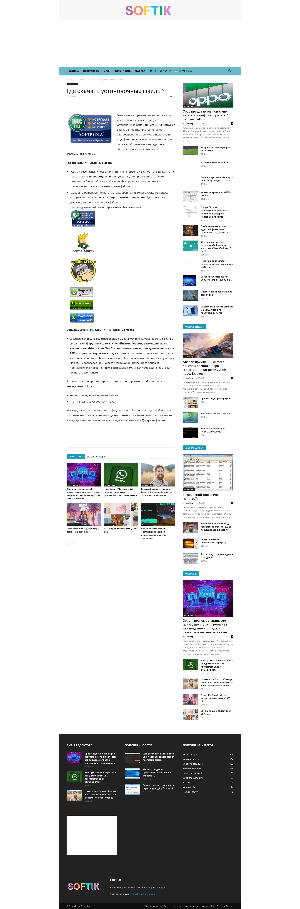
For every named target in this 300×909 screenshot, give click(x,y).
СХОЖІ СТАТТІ (75, 456)
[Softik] (150, 10)
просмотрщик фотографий (215, 398)
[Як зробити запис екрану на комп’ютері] (190, 150)
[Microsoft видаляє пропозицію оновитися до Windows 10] (132, 773)
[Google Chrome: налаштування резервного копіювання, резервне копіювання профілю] (190, 211)
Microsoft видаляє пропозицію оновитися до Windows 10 (157, 772)
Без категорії (82, 79)
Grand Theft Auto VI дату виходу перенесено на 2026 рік (215, 698)
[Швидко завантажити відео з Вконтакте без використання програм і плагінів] (132, 757)
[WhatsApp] (91, 104)
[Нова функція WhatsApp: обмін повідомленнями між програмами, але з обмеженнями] (121, 474)
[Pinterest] (84, 104)
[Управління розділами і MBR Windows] (190, 196)
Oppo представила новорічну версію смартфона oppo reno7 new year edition (205, 115)
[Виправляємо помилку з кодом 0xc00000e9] (190, 432)
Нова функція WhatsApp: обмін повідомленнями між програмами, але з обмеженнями (120, 492)
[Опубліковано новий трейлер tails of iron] (190, 295)
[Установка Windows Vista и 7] (190, 417)
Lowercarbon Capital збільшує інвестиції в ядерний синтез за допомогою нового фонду (156, 492)
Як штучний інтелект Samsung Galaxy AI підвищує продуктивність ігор (217, 309)
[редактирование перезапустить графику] (190, 543)
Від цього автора (96, 456)
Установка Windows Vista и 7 (216, 413)
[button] (229, 71)
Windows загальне (153, 906)
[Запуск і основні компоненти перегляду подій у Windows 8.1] (132, 789)
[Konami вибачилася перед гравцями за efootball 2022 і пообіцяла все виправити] (190, 527)
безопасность (91, 70)
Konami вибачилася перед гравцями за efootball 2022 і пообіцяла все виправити (216, 526)
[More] (98, 104)
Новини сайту (207, 906)
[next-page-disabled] (73, 544)
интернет (165, 70)
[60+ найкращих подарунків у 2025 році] (121, 514)
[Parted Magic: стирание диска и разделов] (190, 558)
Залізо (167, 906)
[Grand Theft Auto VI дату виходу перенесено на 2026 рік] (84, 514)
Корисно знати (191, 906)
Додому (70, 79)
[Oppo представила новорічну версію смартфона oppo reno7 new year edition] (208, 95)
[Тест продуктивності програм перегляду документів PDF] (190, 181)
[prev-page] (68, 544)
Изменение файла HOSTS (214, 162)
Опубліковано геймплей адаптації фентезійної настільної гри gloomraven (215, 229)
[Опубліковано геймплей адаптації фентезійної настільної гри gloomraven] (190, 230)
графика (140, 70)
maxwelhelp (188, 123)
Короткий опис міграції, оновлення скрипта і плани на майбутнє (217, 264)
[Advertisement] (150, 44)
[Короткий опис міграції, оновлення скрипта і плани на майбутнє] (190, 264)
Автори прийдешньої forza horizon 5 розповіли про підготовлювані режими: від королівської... (205, 368)
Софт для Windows (225, 906)
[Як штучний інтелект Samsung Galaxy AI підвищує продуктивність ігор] (190, 310)
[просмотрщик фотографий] (190, 402)
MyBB (107, 70)
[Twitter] (77, 104)
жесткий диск (122, 70)
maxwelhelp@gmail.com (142, 893)
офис (152, 70)
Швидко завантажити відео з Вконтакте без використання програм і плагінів (158, 756)
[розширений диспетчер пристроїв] (208, 472)
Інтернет (177, 906)
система (74, 70)
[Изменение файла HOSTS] (190, 166)
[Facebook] (70, 104)
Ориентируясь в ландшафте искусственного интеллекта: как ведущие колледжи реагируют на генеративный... (206, 626)
